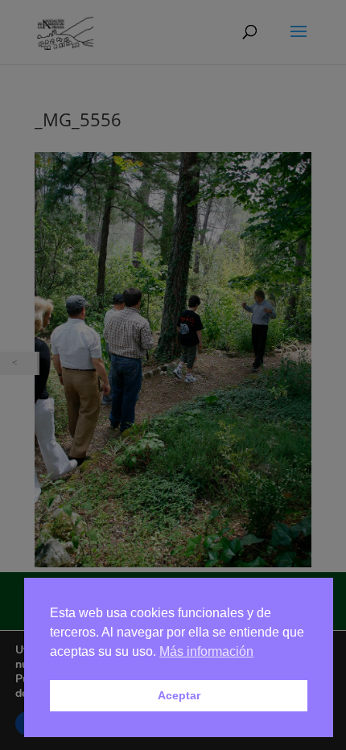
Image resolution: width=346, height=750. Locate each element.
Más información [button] (206, 651)
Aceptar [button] (179, 695)
